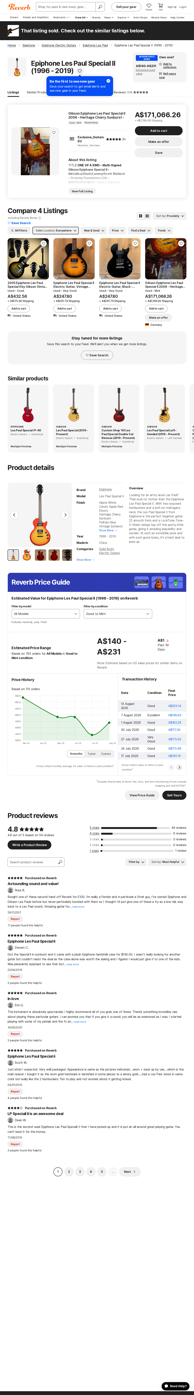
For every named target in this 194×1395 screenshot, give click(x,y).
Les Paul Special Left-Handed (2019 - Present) (163, 432)
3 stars (94, 839)
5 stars (94, 828)
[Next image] (54, 151)
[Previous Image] (14, 515)
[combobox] (42, 613)
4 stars (94, 833)
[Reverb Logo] (19, 7)
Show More (106, 530)
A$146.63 (174, 715)
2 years (106, 753)
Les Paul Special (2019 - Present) (72, 432)
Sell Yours (174, 795)
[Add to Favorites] (80, 71)
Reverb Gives (159, 17)
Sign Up (172, 6)
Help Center (178, 17)
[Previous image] (17, 151)
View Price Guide (142, 795)
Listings (13, 92)
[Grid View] (141, 216)
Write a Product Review (29, 845)
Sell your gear (126, 7)
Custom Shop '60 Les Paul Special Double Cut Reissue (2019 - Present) (118, 434)
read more (78, 906)
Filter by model (21, 606)
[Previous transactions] (171, 767)
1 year (91, 753)
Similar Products (39, 92)
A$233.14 (174, 706)
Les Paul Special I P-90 (26, 430)
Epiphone (105, 489)
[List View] (147, 216)
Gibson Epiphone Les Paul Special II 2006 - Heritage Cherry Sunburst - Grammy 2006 (96, 115)
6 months (76, 753)
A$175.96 (174, 748)
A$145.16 (174, 756)
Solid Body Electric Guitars (109, 551)
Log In (182, 6)
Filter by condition (96, 606)
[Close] (108, 81)
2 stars (94, 845)
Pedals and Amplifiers (36, 17)
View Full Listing (82, 191)
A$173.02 (174, 739)
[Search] (100, 6)
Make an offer (158, 142)
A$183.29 (174, 722)
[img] (113, 139)
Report (15, 918)
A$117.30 (174, 730)
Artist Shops (140, 17)
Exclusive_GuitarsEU (91, 139)
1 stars (94, 851)
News (107, 17)
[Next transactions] (179, 767)
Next (127, 1172)
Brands (96, 17)
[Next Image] (65, 515)
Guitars (14, 17)
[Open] (76, 614)
